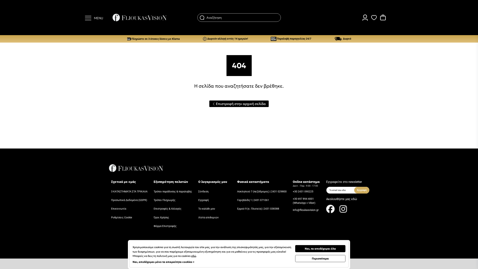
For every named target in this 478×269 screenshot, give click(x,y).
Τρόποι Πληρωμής (165, 200)
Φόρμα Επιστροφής (165, 226)
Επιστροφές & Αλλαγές (167, 208)
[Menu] (88, 17)
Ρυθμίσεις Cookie (121, 217)
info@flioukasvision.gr (306, 210)
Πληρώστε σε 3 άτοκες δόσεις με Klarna (146, 38)
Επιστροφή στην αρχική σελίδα (240, 104)
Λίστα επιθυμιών (208, 217)
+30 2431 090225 (303, 191)
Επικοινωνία (118, 208)
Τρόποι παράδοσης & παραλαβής (173, 191)
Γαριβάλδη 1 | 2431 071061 (253, 200)
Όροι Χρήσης (161, 217)
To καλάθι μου (206, 208)
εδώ (193, 256)
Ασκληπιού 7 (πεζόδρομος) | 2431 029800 (262, 191)
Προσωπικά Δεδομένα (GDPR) (129, 200)
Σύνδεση (203, 191)
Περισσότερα (320, 258)
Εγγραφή (203, 200)
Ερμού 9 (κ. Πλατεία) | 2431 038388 (258, 208)
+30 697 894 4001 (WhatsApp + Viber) (304, 201)
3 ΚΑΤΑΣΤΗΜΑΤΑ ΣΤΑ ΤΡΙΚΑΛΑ (129, 191)
